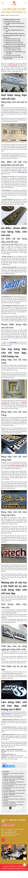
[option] (14, 852)
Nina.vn (24, 868)
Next (23, 808)
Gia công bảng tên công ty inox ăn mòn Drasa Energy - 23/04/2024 (12, 805)
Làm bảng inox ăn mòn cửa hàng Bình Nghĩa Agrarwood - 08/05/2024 (13, 791)
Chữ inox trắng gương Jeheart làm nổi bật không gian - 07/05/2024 (13, 794)
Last (14, 810)
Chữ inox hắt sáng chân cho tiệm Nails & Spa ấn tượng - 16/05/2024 (12, 782)
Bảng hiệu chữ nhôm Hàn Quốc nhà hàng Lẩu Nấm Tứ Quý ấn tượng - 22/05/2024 (13, 777)
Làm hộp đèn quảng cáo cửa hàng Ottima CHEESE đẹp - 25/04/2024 (13, 802)
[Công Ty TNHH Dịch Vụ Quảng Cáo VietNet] (14, 3)
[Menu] (2, 3)
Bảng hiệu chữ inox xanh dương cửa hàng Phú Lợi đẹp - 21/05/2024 (13, 779)
